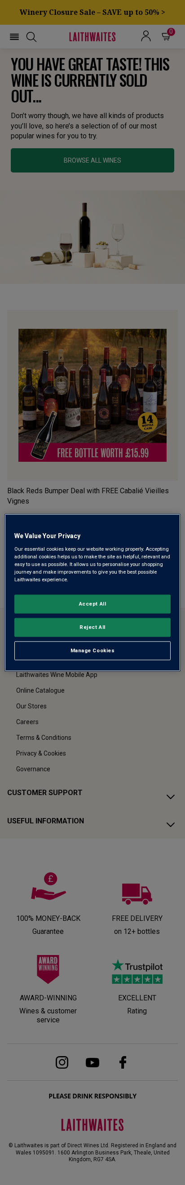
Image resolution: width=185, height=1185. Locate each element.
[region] (92, 593)
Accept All (92, 604)
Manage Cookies (92, 650)
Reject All (92, 626)
